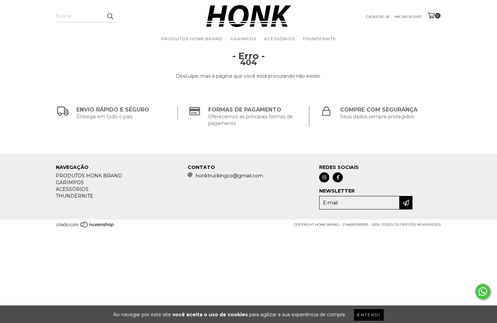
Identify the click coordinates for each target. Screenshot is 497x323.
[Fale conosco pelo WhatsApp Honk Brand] (482, 291)
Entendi (368, 314)
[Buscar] (110, 16)
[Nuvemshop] (85, 227)
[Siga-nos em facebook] (338, 177)
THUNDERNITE (319, 38)
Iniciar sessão (408, 17)
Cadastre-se (378, 17)
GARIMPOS (243, 38)
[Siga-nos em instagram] (324, 177)
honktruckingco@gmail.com (229, 176)
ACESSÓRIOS (279, 38)
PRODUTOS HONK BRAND (191, 38)
